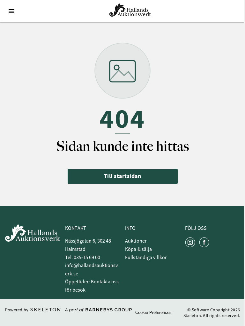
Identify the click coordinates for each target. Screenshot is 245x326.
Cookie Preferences (153, 312)
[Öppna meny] (11, 11)
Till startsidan (122, 176)
